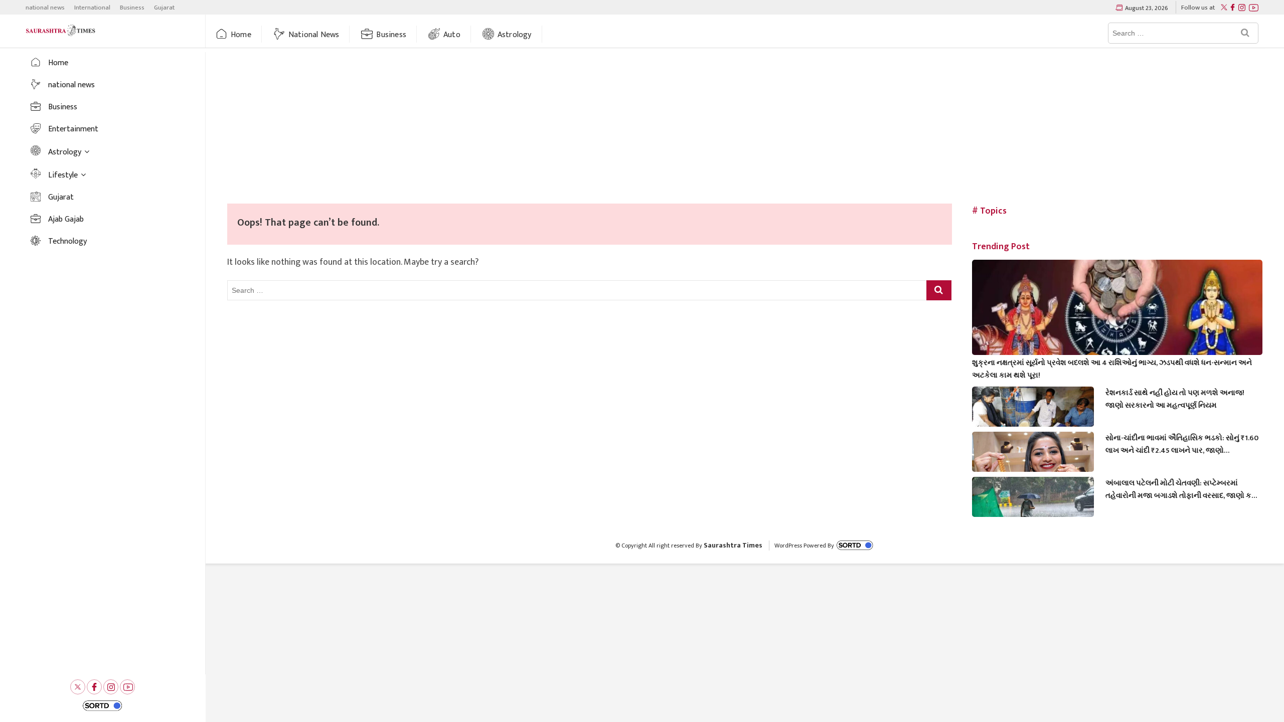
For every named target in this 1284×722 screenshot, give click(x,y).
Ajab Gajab (66, 219)
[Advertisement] (745, 128)
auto (451, 35)
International (92, 8)
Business (132, 8)
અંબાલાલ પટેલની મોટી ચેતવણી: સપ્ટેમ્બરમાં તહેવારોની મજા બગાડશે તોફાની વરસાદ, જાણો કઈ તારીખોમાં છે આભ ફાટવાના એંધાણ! (1181, 489)
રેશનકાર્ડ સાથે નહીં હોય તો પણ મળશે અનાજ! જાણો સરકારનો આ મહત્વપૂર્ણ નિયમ (1174, 399)
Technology (67, 241)
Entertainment (73, 129)
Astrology (515, 35)
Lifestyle (63, 175)
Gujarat (164, 8)
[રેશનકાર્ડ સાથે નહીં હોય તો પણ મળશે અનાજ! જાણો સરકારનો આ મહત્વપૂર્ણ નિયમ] (1033, 421)
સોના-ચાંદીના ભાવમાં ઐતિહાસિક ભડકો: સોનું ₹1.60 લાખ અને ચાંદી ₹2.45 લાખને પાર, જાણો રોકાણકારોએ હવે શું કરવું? (1181, 444)
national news (45, 8)
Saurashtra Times (733, 545)
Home (241, 35)
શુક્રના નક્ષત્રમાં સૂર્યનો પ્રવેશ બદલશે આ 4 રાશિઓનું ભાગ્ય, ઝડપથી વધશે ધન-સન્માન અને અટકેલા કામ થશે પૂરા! (1112, 369)
